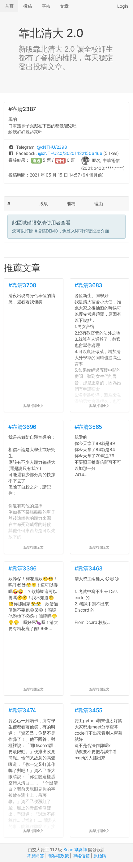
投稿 (27, 6)
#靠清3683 (88, 285)
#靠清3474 (22, 710)
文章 (64, 6)
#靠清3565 (88, 427)
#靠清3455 (88, 710)
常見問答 (35, 855)
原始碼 (99, 855)
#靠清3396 (22, 568)
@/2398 (52, 147)
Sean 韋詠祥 (75, 849)
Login (122, 6)
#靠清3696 (22, 427)
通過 (36, 160)
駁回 (60, 160)
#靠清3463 (89, 568)
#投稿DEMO (46, 230)
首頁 (9, 6)
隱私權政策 (58, 855)
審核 (46, 6)
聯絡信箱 (81, 855)
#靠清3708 (22, 285)
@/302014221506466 (70, 153)
